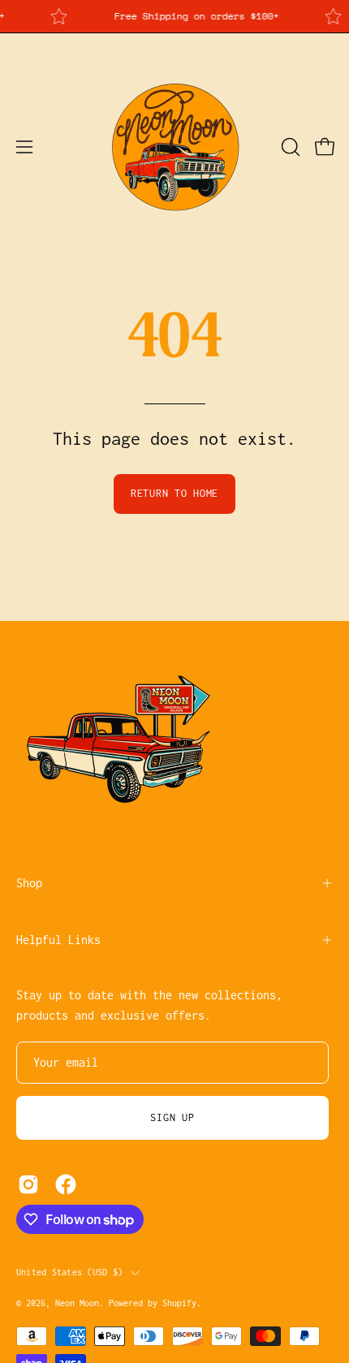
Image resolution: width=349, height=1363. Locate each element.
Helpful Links (58, 940)
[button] (289, 147)
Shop (29, 883)
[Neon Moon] (174, 146)
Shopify (179, 1303)
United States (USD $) (69, 1272)
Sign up (172, 1117)
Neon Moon (77, 1303)
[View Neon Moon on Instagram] (28, 1184)
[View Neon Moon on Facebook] (66, 1184)
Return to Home (174, 493)
